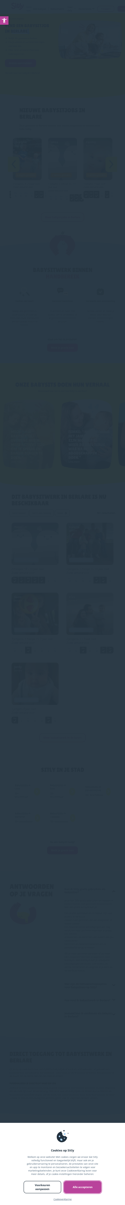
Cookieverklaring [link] (63, 1199)
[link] (4, 20)
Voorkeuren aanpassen (42, 1187)
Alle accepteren (83, 1187)
